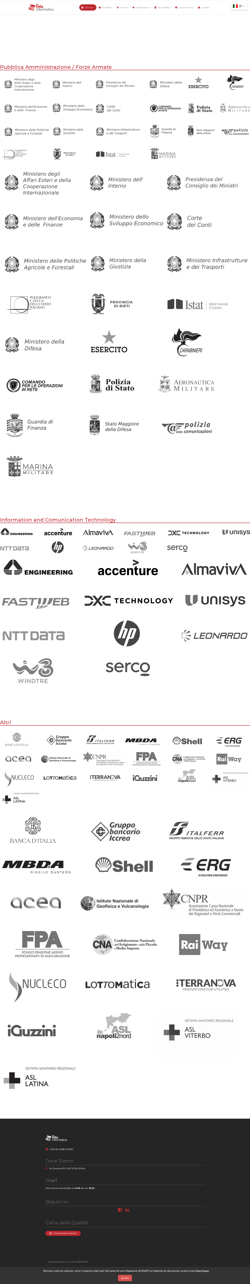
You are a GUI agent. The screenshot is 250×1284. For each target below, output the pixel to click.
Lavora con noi (185, 7)
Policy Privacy (202, 1271)
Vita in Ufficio (164, 7)
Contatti (205, 7)
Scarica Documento (65, 1233)
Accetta (125, 1278)
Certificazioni (141, 7)
